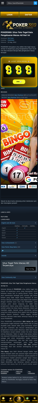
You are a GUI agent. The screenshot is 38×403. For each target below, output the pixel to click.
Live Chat (34, 400)
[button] (19, 96)
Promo (3, 400)
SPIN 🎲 (19, 81)
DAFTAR (28, 15)
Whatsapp (27, 400)
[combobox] (20, 3)
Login (10, 400)
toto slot (27, 344)
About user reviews (19, 372)
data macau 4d (28, 321)
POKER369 (11, 40)
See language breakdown (5, 372)
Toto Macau (5, 351)
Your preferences (31, 372)
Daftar (19, 401)
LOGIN (9, 15)
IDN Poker (11, 38)
